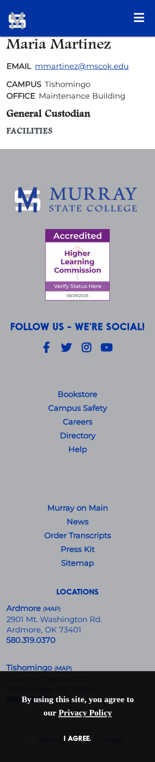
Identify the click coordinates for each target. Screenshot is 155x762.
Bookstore (77, 394)
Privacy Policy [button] (85, 712)
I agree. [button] (77, 738)
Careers (78, 422)
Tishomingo (30, 667)
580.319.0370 (31, 640)
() (63, 668)
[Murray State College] (68, 20)
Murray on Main (77, 508)
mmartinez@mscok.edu (82, 66)
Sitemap (77, 563)
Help (77, 449)
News (78, 522)
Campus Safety (77, 408)
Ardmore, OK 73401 (43, 630)
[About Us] (77, 200)
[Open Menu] (139, 17)
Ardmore (24, 608)
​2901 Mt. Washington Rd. (54, 619)
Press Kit (78, 549)
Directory (78, 435)
